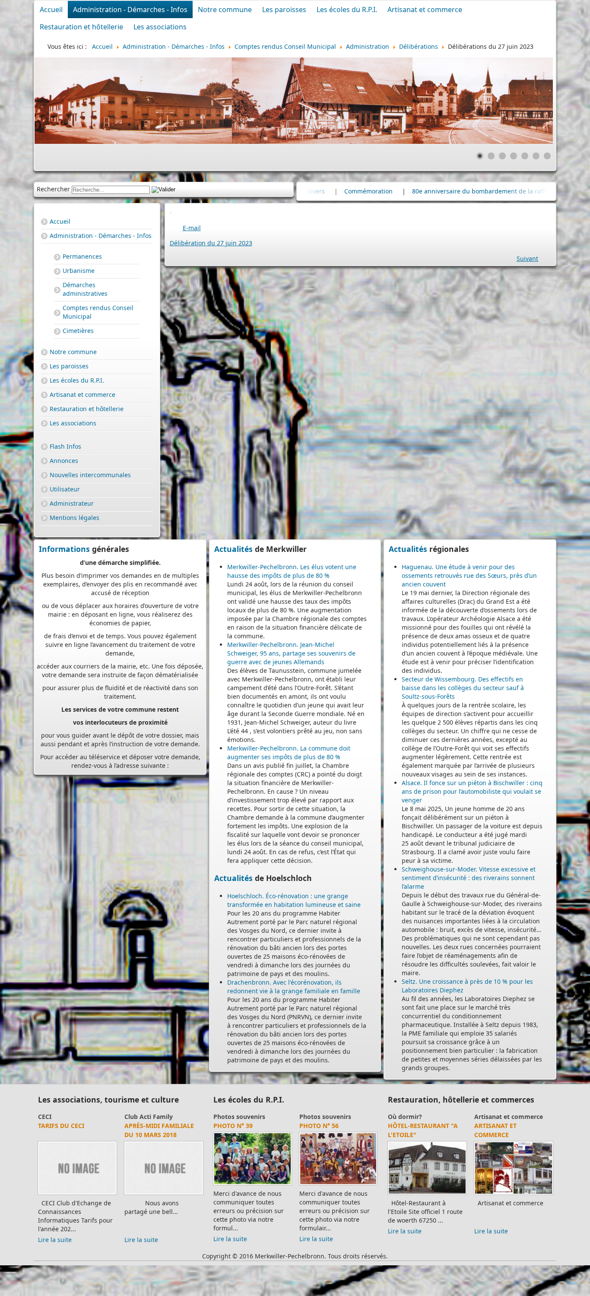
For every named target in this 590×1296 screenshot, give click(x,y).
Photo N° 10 (233, 1126)
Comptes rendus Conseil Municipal (98, 312)
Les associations (160, 27)
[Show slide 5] (524, 155)
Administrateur (72, 503)
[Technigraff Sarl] (513, 1194)
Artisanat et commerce (424, 9)
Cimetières (78, 330)
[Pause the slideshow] (526, 100)
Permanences (82, 256)
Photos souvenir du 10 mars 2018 (76, 1130)
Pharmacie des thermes (412, 1130)
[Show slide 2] (491, 155)
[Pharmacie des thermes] (427, 1194)
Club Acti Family (62, 1116)
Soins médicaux (411, 1116)
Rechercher (53, 189)
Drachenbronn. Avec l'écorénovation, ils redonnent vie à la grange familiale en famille (293, 986)
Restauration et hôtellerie (81, 27)
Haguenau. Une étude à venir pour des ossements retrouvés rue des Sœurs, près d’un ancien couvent (469, 575)
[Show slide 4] (513, 155)
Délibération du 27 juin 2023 (211, 243)
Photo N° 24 (319, 1126)
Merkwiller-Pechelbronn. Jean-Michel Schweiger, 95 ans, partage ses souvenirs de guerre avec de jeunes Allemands (291, 653)
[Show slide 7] (547, 155)
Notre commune (225, 9)
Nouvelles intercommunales (90, 475)
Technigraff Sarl (503, 1126)
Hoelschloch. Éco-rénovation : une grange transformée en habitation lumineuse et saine (294, 900)
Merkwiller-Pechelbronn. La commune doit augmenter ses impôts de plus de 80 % (288, 752)
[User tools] (170, 213)
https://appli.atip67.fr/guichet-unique (120, 724)
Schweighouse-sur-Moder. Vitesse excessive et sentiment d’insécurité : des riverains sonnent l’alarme (469, 877)
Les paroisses (284, 9)
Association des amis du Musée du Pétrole (160, 1139)
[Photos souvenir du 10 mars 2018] (77, 1194)
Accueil (51, 9)
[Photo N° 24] (338, 1185)
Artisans (486, 1116)
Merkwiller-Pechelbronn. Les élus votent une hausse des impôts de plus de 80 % (291, 571)
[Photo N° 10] (252, 1185)
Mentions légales (74, 517)
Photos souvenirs (239, 1116)
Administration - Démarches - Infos (130, 9)
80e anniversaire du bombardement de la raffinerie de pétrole (365, 191)
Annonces (64, 460)
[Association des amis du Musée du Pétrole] (163, 1203)
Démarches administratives (85, 289)
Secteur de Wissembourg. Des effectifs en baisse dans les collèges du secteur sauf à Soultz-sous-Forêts (463, 687)
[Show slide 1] (479, 155)
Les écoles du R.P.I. (347, 9)
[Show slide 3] (502, 155)
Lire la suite (55, 1231)
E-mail (192, 228)
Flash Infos (65, 446)
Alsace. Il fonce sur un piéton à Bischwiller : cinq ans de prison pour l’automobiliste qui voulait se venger (472, 791)
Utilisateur (65, 489)
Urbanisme (79, 270)
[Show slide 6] (536, 155)
